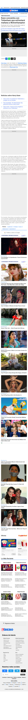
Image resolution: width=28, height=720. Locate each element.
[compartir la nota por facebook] (6, 59)
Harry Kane (4, 63)
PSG (17, 648)
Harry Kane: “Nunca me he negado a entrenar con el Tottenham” (13, 107)
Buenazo (11, 684)
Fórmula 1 (6, 660)
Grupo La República (7, 682)
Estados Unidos (19, 662)
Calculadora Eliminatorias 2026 (7, 648)
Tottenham (15, 226)
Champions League (20, 641)
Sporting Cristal (7, 642)
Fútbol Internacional (5, 15)
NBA (4, 657)
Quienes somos (10, 677)
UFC (5, 654)
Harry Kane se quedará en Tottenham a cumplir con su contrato (13, 99)
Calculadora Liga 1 (7, 645)
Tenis (5, 658)
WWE (5, 655)
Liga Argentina (19, 645)
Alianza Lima (6, 640)
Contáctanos (4, 677)
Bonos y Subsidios (19, 654)
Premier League (5, 228)
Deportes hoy (6, 652)
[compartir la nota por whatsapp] (9, 59)
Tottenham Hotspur (22, 63)
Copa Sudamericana (20, 642)
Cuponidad (16, 686)
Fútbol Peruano (14, 13)
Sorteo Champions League (15, 7)
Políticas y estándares (17, 677)
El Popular (14, 682)
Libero (19, 682)
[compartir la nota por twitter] (12, 59)
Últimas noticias (4, 13)
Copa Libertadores (20, 640)
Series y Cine (18, 658)
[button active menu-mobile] (1, 10)
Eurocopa (18, 644)
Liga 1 (5, 644)
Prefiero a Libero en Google (13, 232)
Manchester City (14, 67)
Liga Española (19, 647)
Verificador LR (17, 684)
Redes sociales (19, 655)
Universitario (6, 641)
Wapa (7, 684)
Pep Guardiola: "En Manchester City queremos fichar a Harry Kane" (13, 103)
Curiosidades (18, 660)
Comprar (13, 554)
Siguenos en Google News (14, 59)
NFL (4, 661)
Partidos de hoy (6, 7)
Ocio (16, 652)
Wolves (20, 226)
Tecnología (18, 661)
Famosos (18, 657)
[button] (26, 10)
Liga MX (17, 650)
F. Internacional (23, 13)
